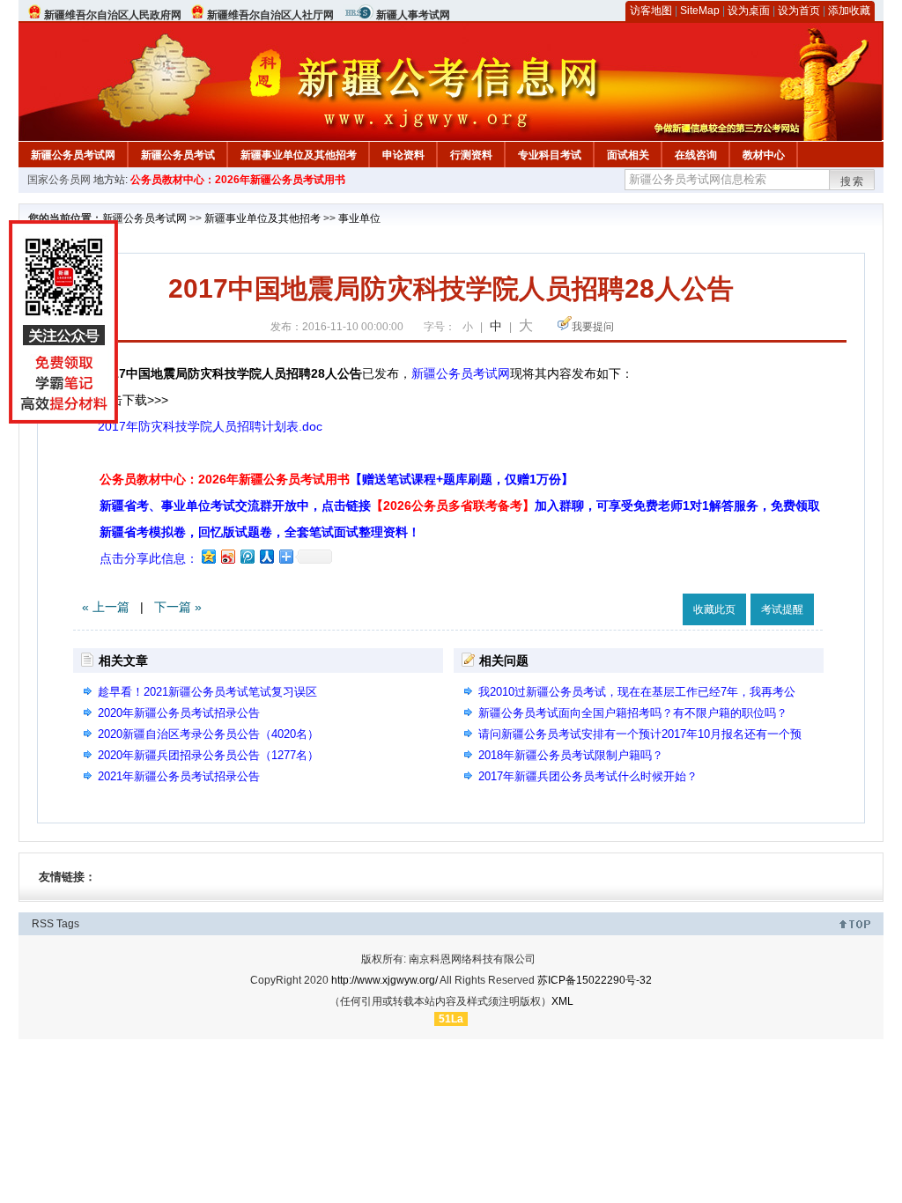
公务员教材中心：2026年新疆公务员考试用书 (237, 179)
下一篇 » (178, 607)
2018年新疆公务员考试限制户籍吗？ (570, 755)
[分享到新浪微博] (227, 556)
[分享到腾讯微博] (246, 556)
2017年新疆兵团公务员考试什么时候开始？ (588, 776)
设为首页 (799, 10)
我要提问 (593, 327)
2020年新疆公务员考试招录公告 (179, 713)
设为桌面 (749, 10)
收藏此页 (714, 609)
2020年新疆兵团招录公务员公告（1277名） (208, 755)
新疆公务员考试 (178, 155)
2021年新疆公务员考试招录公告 (179, 776)
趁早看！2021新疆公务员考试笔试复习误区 (207, 691)
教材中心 (764, 155)
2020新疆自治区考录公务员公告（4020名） (208, 734)
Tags (67, 924)
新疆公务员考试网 (73, 155)
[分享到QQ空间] (208, 556)
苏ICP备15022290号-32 (594, 980)
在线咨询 (696, 155)
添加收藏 (849, 10)
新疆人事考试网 (413, 15)
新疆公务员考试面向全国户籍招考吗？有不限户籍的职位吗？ (632, 713)
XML (562, 1001)
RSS (43, 924)
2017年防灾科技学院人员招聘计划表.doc (210, 426)
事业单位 (359, 218)
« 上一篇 (105, 607)
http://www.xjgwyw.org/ (384, 980)
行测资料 (471, 155)
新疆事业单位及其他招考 (298, 155)
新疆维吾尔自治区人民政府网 (112, 15)
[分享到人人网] (266, 556)
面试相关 (628, 155)
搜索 (852, 181)
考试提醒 (782, 609)
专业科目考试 (549, 155)
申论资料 (403, 155)
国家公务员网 (59, 179)
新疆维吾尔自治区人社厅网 (270, 15)
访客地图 (651, 10)
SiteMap (700, 10)
